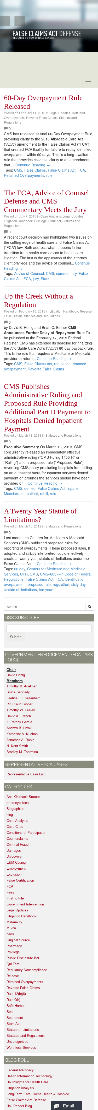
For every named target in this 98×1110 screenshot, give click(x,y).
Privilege (40, 221)
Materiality (14, 922)
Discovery (14, 856)
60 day (19, 568)
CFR (24, 574)
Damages (14, 850)
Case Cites (15, 827)
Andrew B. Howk (19, 728)
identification (75, 579)
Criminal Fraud (17, 845)
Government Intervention (25, 904)
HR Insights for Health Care (27, 1082)
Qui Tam (13, 964)
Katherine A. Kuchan (22, 734)
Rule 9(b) (13, 1000)
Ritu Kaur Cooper (19, 704)
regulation (62, 363)
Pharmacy (14, 946)
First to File (15, 898)
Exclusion (14, 874)
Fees (10, 892)
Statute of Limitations (23, 1030)
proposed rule (39, 584)
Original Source (18, 940)
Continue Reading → (32, 164)
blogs (11, 815)
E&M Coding (16, 862)
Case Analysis (51, 216)
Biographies (15, 809)
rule (49, 175)
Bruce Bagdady (18, 692)
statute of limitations (20, 589)
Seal (10, 1012)
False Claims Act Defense (26, 1100)
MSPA (11, 928)
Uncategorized (17, 1042)
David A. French (19, 716)
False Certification (20, 880)
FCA (81, 170)
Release (13, 976)
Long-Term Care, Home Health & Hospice (38, 1094)
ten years (46, 589)
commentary (66, 273)
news (10, 934)
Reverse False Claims (41, 117)
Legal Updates (59, 113)
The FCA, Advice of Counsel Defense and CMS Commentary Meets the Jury (46, 201)
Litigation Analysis (20, 1088)
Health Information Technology (30, 1076)
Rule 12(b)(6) (16, 994)
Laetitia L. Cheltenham (24, 698)
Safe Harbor (16, 1006)
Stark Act (54, 221)
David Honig (16, 675)
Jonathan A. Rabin (20, 740)
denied (30, 488)
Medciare (11, 493)
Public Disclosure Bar (23, 958)
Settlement (15, 1018)
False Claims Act (62, 170)
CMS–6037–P (51, 574)
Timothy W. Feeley (21, 710)
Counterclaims (17, 839)
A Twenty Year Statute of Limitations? (40, 515)
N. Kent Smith (17, 746)
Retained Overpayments (24, 175)
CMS (18, 170)
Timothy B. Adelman (22, 686)
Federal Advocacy (20, 1070)
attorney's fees (18, 803)
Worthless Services (21, 1048)
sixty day (78, 584)
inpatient (74, 488)
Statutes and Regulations (42, 316)
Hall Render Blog (19, 1106)
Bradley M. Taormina (22, 752)
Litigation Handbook (18, 221)
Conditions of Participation (26, 833)
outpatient (29, 493)
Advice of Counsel (29, 273)
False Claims (35, 170)
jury (36, 278)
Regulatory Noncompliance (27, 970)
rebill (44, 493)
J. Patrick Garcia (19, 722)
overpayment (15, 584)
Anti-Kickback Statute (23, 797)
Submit (15, 636)
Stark (45, 278)
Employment (16, 868)
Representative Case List (26, 774)
